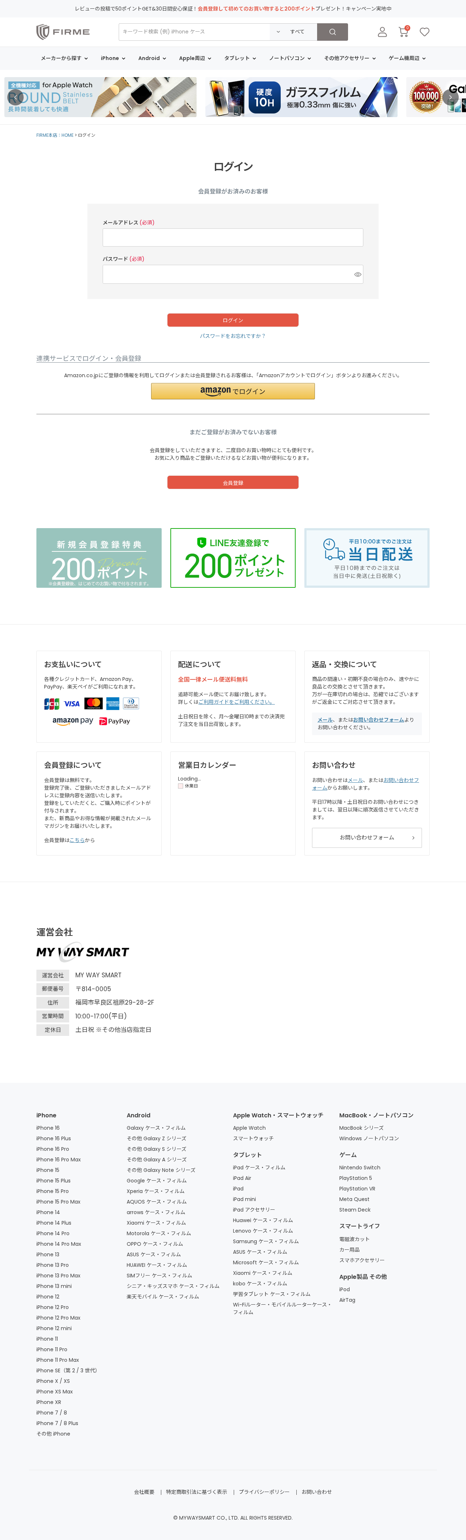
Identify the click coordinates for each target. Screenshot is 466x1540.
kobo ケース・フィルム (260, 1283)
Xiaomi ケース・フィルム (156, 1222)
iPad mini (244, 1199)
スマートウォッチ (253, 1138)
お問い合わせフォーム (378, 719)
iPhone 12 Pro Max (58, 1317)
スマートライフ (359, 1226)
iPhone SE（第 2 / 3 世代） (68, 1370)
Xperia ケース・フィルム (156, 1191)
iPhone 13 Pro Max (58, 1275)
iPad (238, 1188)
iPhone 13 (47, 1254)
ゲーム (348, 1155)
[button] (233, 391)
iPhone (46, 1115)
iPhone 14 (48, 1212)
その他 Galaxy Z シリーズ (156, 1138)
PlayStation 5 (355, 1178)
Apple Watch (249, 1128)
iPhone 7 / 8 (51, 1412)
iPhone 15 (47, 1170)
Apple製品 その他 (363, 1277)
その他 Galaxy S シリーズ (156, 1149)
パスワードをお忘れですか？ (233, 336)
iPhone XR (48, 1402)
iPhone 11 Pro (51, 1349)
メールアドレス (129, 222)
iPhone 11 (47, 1338)
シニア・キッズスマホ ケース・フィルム (173, 1286)
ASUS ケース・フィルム (154, 1254)
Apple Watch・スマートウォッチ (278, 1115)
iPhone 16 (48, 1128)
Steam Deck (355, 1209)
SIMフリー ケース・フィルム (159, 1275)
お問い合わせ (316, 1492)
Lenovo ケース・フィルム (263, 1230)
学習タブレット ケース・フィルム (272, 1294)
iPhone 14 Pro (53, 1233)
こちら (77, 840)
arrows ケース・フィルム (156, 1212)
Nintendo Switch (359, 1167)
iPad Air (242, 1178)
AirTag (347, 1300)
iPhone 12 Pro (52, 1307)
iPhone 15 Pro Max (58, 1201)
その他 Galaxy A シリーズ (157, 1159)
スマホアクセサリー (362, 1260)
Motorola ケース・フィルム (159, 1233)
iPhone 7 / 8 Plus (57, 1423)
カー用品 (349, 1249)
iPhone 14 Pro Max (58, 1244)
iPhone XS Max (54, 1391)
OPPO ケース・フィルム (155, 1244)
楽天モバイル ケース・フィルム (163, 1296)
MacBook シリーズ (361, 1128)
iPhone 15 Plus (53, 1180)
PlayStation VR (357, 1188)
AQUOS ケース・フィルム (157, 1201)
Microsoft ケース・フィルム (266, 1262)
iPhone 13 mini (54, 1286)
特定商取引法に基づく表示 (196, 1492)
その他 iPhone (53, 1433)
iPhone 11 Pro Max (57, 1360)
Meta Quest (354, 1199)
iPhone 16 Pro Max (58, 1159)
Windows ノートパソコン (369, 1138)
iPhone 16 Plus (53, 1138)
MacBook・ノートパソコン (376, 1115)
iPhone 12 (47, 1296)
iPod (344, 1289)
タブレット (247, 1155)
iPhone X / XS (53, 1381)
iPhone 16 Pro (52, 1149)
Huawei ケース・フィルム (263, 1220)
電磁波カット (354, 1239)
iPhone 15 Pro (52, 1191)
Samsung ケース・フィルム (266, 1241)
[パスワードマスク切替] (357, 274)
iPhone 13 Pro (52, 1265)
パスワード (124, 259)
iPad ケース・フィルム (259, 1167)
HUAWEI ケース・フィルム (157, 1265)
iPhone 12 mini (54, 1328)
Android (138, 1115)
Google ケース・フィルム (157, 1180)
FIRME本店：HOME (55, 135)
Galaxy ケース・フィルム (156, 1128)
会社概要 (144, 1492)
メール (325, 719)
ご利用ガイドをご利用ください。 (236, 702)
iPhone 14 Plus (53, 1222)
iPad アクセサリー (254, 1209)
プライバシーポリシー (264, 1492)
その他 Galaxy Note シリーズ (161, 1170)
